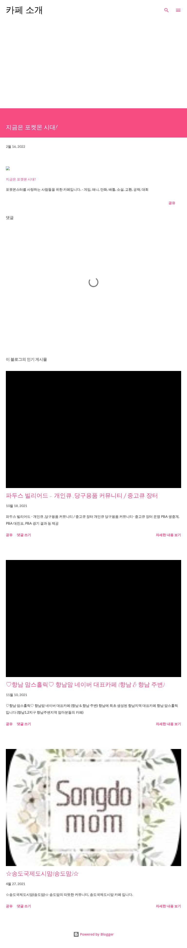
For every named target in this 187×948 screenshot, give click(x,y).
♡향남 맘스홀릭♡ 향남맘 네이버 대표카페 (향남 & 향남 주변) (85, 684)
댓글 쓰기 (24, 535)
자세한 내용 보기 (168, 535)
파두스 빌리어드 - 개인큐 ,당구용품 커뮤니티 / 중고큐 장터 (82, 495)
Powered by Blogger (96, 934)
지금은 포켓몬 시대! (21, 179)
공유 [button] (171, 203)
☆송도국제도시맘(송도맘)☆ (42, 873)
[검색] (166, 9)
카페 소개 (24, 10)
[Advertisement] (93, 62)
